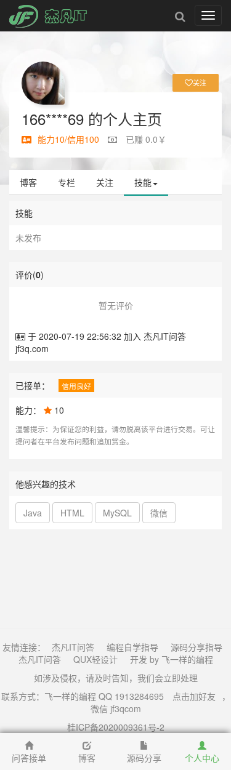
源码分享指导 (196, 647)
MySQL (117, 513)
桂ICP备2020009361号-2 (115, 727)
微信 (159, 513)
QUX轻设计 (95, 659)
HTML (72, 513)
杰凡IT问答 (73, 647)
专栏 (66, 182)
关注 (104, 182)
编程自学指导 (132, 647)
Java (32, 513)
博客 (28, 182)
